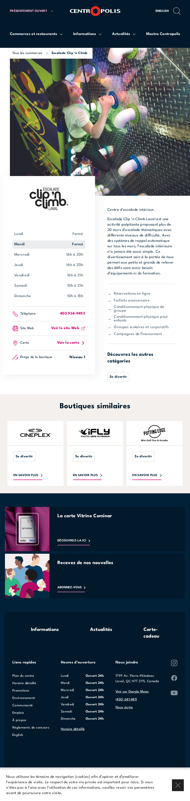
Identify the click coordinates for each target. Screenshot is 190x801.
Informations (45, 629)
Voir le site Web (65, 328)
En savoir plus (25, 475)
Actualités (101, 629)
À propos (19, 720)
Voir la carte (68, 343)
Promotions (20, 690)
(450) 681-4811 (126, 699)
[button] (31, 11)
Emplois (18, 712)
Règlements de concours (30, 727)
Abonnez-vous (69, 587)
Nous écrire (124, 707)
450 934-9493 (72, 314)
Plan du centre (23, 675)
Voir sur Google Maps (132, 691)
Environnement (23, 698)
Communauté (22, 705)
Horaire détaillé (24, 683)
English (162, 11)
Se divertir (118, 376)
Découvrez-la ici (71, 540)
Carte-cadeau (151, 633)
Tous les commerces (27, 53)
